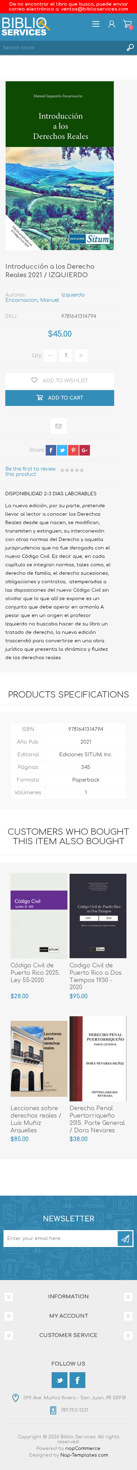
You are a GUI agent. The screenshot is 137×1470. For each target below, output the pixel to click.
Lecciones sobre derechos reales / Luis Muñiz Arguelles (36, 1119)
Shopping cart (127, 24)
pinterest (73, 450)
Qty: (37, 355)
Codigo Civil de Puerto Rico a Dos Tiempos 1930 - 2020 (96, 976)
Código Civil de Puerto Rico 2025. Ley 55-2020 (35, 973)
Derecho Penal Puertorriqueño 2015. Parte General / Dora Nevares (97, 1119)
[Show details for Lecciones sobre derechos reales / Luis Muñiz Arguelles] (39, 1059)
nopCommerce (82, 1448)
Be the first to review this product (30, 471)
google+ (84, 450)
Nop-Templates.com (84, 1455)
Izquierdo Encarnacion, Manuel (45, 297)
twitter (62, 450)
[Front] (98, 1059)
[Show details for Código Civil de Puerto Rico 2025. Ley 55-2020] (39, 916)
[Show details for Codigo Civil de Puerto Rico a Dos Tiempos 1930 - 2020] (98, 916)
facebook (51, 450)
